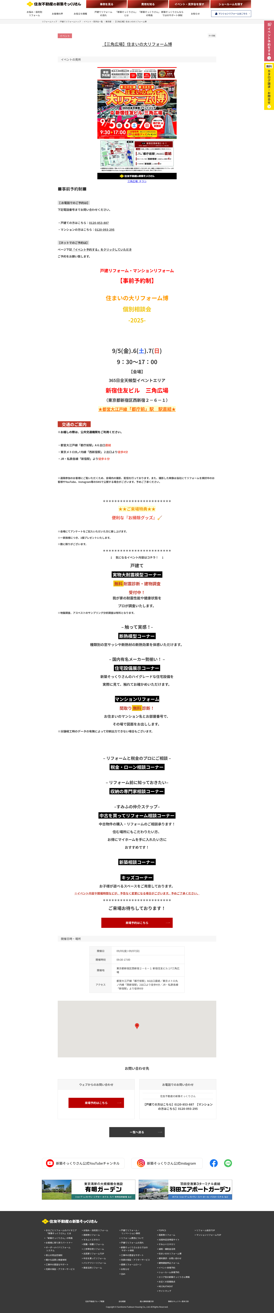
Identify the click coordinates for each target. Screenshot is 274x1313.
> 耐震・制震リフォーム (93, 1244)
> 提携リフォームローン (130, 1264)
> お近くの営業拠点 (166, 1281)
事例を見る (106, 4)
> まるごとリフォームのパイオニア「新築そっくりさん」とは (60, 1232)
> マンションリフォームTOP (208, 1234)
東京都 (108, 21)
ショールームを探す (231, 4)
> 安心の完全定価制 (53, 1255)
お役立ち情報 (80, 13)
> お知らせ (124, 1269)
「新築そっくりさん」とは (126, 13)
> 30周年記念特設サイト (168, 1239)
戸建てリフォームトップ (70, 21)
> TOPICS (161, 1230)
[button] (137, 1026)
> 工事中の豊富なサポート (56, 1264)
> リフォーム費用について (131, 1238)
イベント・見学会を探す (189, 4)
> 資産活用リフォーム (92, 1267)
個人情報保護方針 (147, 1301)
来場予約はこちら (137, 923)
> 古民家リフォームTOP (93, 1253)
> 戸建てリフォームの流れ (131, 1242)
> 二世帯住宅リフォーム (93, 1248)
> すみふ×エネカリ (91, 1239)
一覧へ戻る (137, 1132)
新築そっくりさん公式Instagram (171, 1163)
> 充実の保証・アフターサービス (59, 1269)
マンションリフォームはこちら (233, 13)
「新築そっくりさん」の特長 (149, 13)
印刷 (213, 35)
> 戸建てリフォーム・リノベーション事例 (129, 1232)
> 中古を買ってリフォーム (94, 1258)
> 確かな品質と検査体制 (55, 1259)
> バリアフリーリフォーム (94, 1262)
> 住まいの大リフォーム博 (169, 1253)
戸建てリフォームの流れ (103, 13)
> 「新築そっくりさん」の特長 (58, 1238)
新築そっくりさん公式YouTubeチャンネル (88, 1163)
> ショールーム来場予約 (168, 1272)
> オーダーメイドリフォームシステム (57, 1249)
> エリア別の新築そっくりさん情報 (173, 1276)
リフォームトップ (49, 21)
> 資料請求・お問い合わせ (169, 1258)
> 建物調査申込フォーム (168, 1262)
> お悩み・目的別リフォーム (95, 1230)
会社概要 (122, 1301)
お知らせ (195, 13)
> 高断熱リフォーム (91, 1234)
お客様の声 (57, 13)
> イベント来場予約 (166, 1267)
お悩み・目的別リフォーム (34, 13)
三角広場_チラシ (137, 181)
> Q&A (122, 1273)
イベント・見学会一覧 (93, 21)
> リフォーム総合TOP (205, 1230)
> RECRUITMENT (165, 1286)
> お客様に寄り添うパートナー (58, 1242)
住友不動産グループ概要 (94, 1301)
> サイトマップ (164, 1290)
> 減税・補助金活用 (166, 1248)
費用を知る (148, 4)
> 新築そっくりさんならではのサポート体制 (133, 1249)
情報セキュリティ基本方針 (178, 1301)
